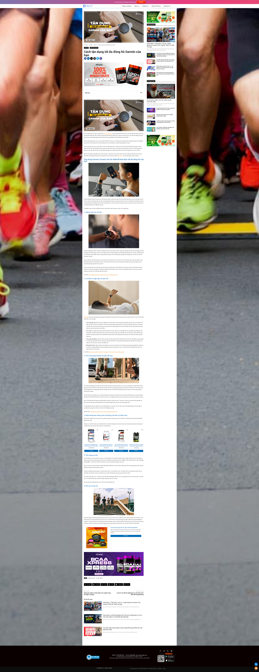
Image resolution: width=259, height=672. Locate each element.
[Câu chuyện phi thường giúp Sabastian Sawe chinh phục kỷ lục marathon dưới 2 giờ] (151, 74)
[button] (174, 6)
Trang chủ (86, 45)
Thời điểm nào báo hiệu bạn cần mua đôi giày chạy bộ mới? (103, 411)
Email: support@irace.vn (141, 655)
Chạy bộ (95, 45)
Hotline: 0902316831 (130, 655)
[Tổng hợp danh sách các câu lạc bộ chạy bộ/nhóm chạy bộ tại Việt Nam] (151, 110)
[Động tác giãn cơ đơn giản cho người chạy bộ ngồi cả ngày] (151, 116)
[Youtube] (171, 651)
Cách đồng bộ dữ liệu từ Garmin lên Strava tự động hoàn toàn (103, 275)
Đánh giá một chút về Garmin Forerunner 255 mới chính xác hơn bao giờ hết (106, 352)
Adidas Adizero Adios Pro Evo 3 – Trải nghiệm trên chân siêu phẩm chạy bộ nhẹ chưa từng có (164, 67)
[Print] (94, 58)
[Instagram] (164, 651)
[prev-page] (85, 638)
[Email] (91, 58)
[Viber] (100, 58)
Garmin (120, 156)
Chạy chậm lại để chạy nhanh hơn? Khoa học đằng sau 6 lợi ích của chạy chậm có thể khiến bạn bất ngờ (122, 616)
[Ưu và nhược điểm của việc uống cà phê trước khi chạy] (161, 91)
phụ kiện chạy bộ (99, 578)
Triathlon (90, 45)
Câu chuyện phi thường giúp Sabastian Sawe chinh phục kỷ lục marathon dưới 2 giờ (165, 74)
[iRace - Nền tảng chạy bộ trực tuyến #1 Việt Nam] (88, 6)
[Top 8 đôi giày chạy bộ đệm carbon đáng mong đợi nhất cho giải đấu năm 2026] (93, 631)
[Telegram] (97, 58)
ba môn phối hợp (107, 133)
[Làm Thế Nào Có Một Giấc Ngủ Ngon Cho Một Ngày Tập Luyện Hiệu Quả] (151, 129)
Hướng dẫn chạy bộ (91, 578)
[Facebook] (85, 58)
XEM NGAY (141, 2)
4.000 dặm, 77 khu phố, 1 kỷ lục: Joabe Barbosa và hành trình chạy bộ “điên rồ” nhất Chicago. (160, 45)
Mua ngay (91, 450)
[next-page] (87, 638)
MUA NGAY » (126, 535)
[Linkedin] (88, 58)
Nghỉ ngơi (86, 317)
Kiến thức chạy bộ (94, 47)
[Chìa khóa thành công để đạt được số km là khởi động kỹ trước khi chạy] (151, 123)
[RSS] (167, 651)
